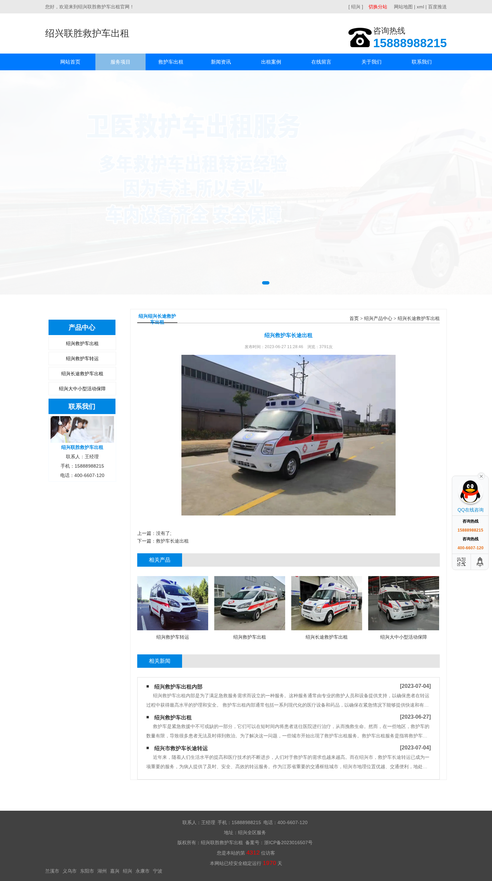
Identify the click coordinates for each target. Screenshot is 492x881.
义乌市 (70, 871)
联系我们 (422, 62)
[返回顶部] (480, 562)
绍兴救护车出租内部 (178, 687)
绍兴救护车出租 (82, 343)
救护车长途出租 (172, 541)
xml (420, 6)
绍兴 (127, 871)
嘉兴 (114, 871)
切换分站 (377, 6)
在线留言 (321, 62)
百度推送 (437, 6)
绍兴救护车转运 (82, 358)
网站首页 (70, 62)
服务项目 (120, 62)
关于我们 (371, 62)
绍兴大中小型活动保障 (82, 388)
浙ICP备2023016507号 (288, 842)
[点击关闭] (481, 476)
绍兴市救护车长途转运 (181, 748)
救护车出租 (170, 62)
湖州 (102, 871)
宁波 (157, 871)
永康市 (143, 871)
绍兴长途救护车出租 (82, 373)
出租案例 (271, 62)
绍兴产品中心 (378, 318)
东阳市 (87, 871)
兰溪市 (52, 871)
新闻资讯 (221, 62)
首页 (354, 318)
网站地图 (403, 6)
